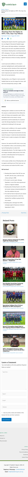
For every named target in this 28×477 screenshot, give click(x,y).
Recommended (3, 440)
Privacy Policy (25, 449)
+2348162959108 (20, 469)
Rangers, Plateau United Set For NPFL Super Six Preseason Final (13, 240)
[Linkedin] (8, 38)
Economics (5, 262)
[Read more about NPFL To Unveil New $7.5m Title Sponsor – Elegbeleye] (14, 251)
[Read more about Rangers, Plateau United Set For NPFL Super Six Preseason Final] (10, 230)
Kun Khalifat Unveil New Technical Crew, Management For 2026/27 (13, 284)
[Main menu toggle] (25, 3)
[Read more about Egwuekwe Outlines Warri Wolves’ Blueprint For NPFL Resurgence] (14, 296)
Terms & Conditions (23, 452)
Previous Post (5, 212)
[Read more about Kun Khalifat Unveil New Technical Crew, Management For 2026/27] (14, 274)
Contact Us (2, 438)
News (9, 36)
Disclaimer (25, 454)
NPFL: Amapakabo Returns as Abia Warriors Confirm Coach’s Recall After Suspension (13, 350)
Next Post (24, 212)
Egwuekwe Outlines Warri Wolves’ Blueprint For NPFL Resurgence (13, 305)
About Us (2, 435)
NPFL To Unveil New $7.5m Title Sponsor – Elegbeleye (12, 260)
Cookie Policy (25, 457)
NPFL (4, 242)
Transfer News (5, 329)
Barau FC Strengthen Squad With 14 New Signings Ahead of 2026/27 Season (14, 327)
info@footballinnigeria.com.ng (15, 471)
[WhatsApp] (11, 38)
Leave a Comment (20, 242)
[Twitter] (5, 38)
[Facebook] (2, 38)
